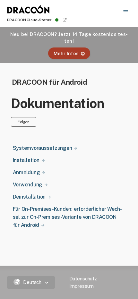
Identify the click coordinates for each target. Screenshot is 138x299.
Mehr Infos (66, 53)
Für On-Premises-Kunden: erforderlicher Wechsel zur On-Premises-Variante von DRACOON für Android (67, 217)
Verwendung (28, 185)
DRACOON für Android (49, 82)
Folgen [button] (24, 121)
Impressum (81, 286)
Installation (26, 160)
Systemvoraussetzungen (42, 148)
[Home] (28, 11)
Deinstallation (29, 197)
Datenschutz (83, 278)
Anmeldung (26, 172)
